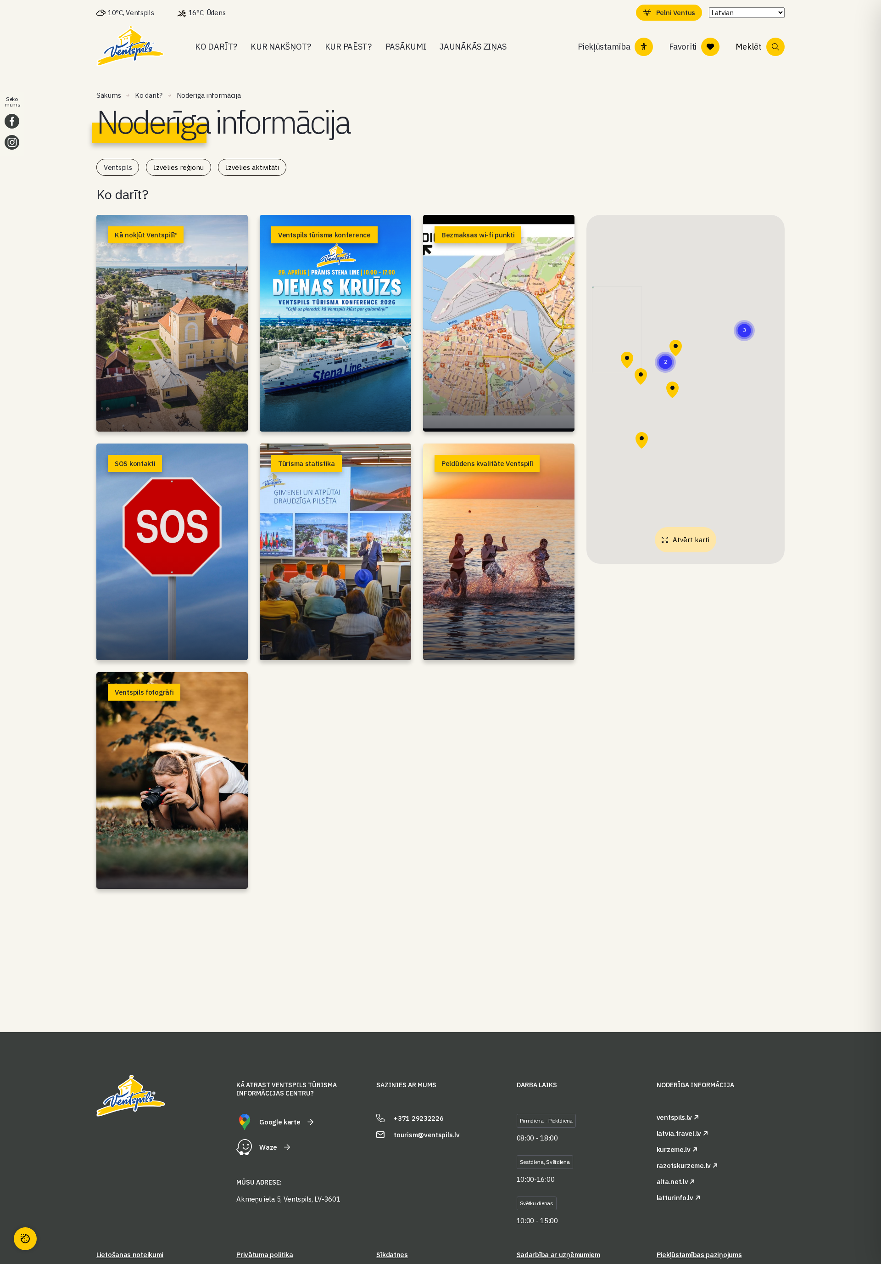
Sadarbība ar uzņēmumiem (558, 1254)
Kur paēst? (348, 46)
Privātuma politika (264, 1254)
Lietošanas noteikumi (129, 1254)
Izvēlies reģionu (178, 167)
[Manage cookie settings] (25, 1238)
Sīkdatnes (391, 1254)
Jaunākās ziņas (473, 46)
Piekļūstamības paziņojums (699, 1254)
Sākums (108, 95)
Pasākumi (405, 46)
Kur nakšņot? (281, 46)
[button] (744, 330)
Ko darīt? (216, 46)
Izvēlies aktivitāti (252, 167)
